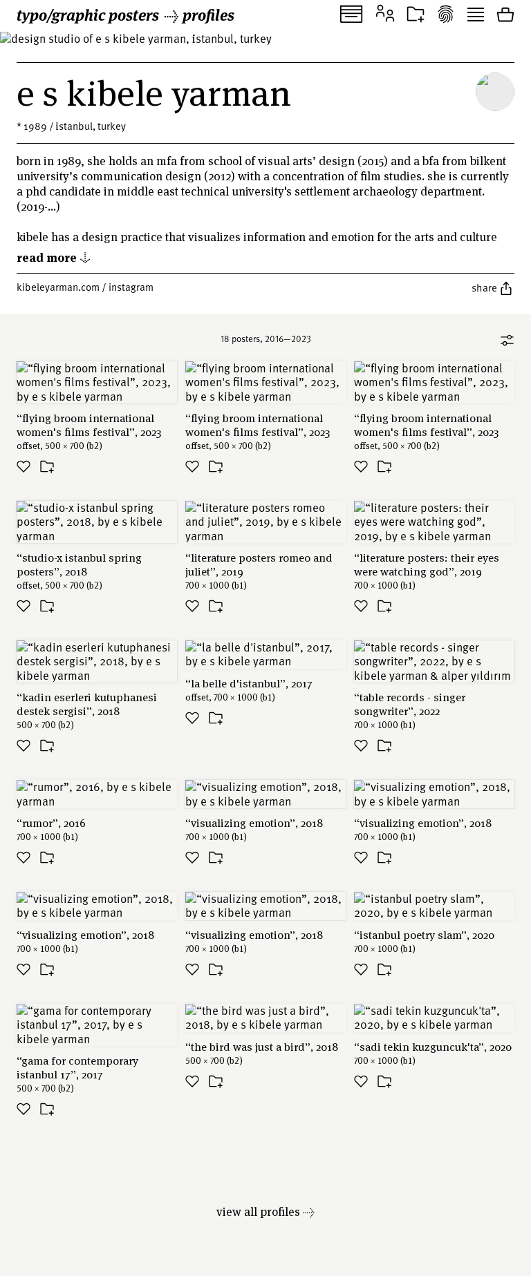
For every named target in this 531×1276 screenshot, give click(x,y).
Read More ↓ (54, 256)
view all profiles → (265, 1211)
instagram (131, 286)
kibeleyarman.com (58, 286)
